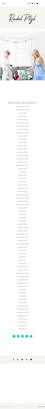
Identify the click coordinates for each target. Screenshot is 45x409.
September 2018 (22, 205)
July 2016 (22, 290)
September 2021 (22, 110)
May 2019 (22, 178)
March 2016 (22, 303)
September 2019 (22, 165)
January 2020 (22, 152)
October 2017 (22, 240)
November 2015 (22, 312)
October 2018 (22, 201)
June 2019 (22, 175)
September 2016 (22, 283)
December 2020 (22, 123)
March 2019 (22, 185)
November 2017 (22, 237)
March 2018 (22, 224)
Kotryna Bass (41, 406)
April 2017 (22, 260)
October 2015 (22, 316)
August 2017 (22, 247)
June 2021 (22, 113)
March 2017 (22, 263)
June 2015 (22, 319)
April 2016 (22, 299)
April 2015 (22, 322)
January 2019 (22, 191)
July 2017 (22, 250)
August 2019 (22, 169)
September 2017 (22, 244)
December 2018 (22, 195)
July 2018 (22, 211)
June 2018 (22, 214)
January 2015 (22, 326)
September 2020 (22, 133)
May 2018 (22, 218)
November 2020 (22, 126)
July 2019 (22, 172)
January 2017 (22, 270)
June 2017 (22, 254)
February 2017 (22, 267)
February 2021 (22, 120)
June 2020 (22, 142)
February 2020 (22, 149)
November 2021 (22, 106)
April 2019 (22, 182)
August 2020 (22, 136)
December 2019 (22, 155)
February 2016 (22, 306)
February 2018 (22, 227)
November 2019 (22, 159)
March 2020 (22, 146)
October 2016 (22, 280)
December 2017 (22, 234)
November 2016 (22, 276)
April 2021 (22, 116)
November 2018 (22, 198)
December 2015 (22, 309)
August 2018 (22, 208)
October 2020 (22, 129)
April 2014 (22, 329)
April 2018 (22, 221)
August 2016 (22, 286)
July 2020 (22, 139)
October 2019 (22, 162)
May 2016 (22, 296)
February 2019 (22, 188)
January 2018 (22, 231)
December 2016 (22, 273)
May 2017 (22, 257)
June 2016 (22, 293)
